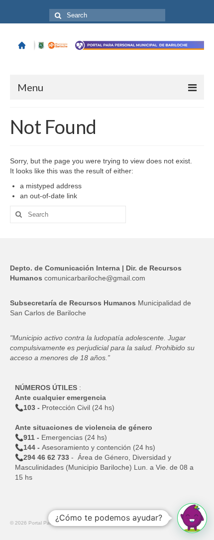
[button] (192, 518)
